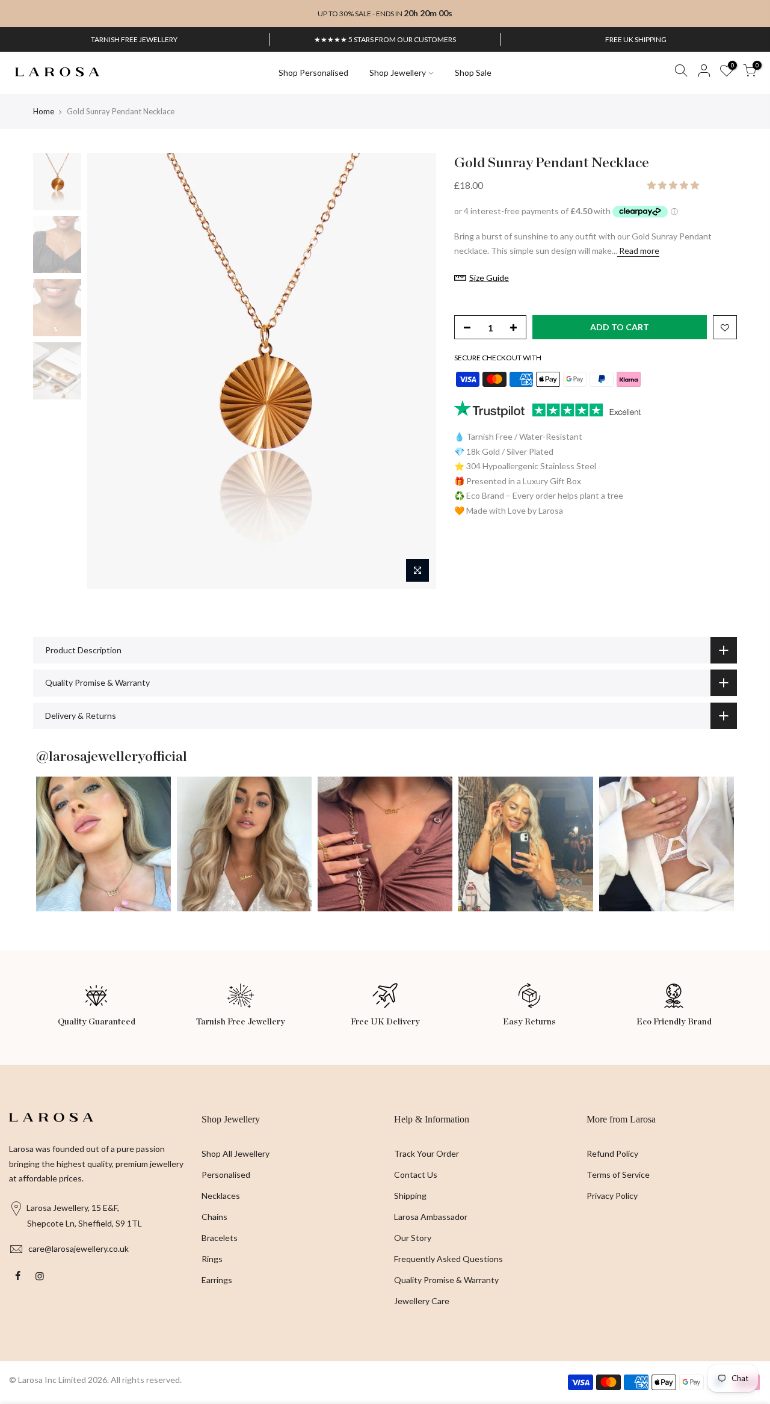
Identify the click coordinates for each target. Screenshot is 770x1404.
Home (43, 111)
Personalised (226, 1174)
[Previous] (108, 370)
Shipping (410, 1195)
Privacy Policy (612, 1195)
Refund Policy (612, 1153)
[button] (674, 185)
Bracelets (220, 1238)
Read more (638, 250)
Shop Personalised (313, 72)
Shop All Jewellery (236, 1153)
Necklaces (221, 1195)
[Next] (415, 370)
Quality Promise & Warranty (446, 1280)
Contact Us (415, 1174)
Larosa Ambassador (430, 1217)
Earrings (217, 1280)
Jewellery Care (421, 1301)
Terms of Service (618, 1174)
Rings (212, 1259)
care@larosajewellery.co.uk (78, 1248)
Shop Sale (473, 72)
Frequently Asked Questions (448, 1259)
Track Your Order (426, 1153)
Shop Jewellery (397, 72)
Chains (214, 1217)
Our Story (412, 1238)
